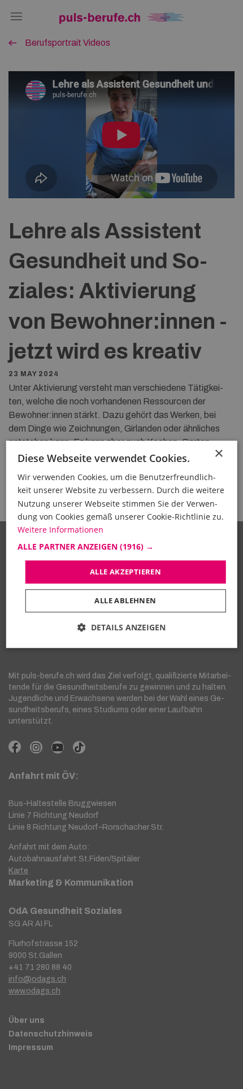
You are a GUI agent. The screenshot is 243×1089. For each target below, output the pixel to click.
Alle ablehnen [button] (125, 601)
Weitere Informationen (60, 529)
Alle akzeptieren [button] (125, 572)
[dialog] (121, 544)
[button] (122, 547)
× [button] (218, 454)
